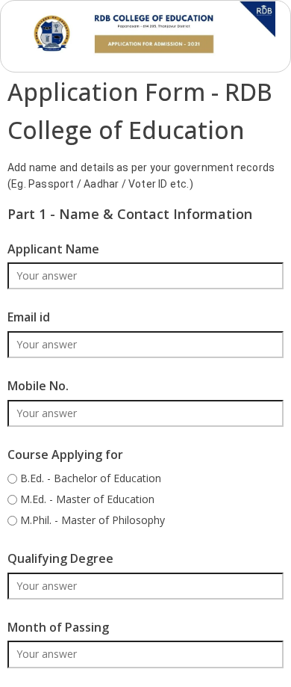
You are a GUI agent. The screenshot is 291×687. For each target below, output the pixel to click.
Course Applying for (65, 454)
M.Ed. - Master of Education (87, 499)
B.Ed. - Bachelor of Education (90, 478)
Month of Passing (58, 627)
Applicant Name (53, 249)
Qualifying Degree (60, 558)
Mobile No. (38, 386)
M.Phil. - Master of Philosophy (92, 520)
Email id (28, 317)
